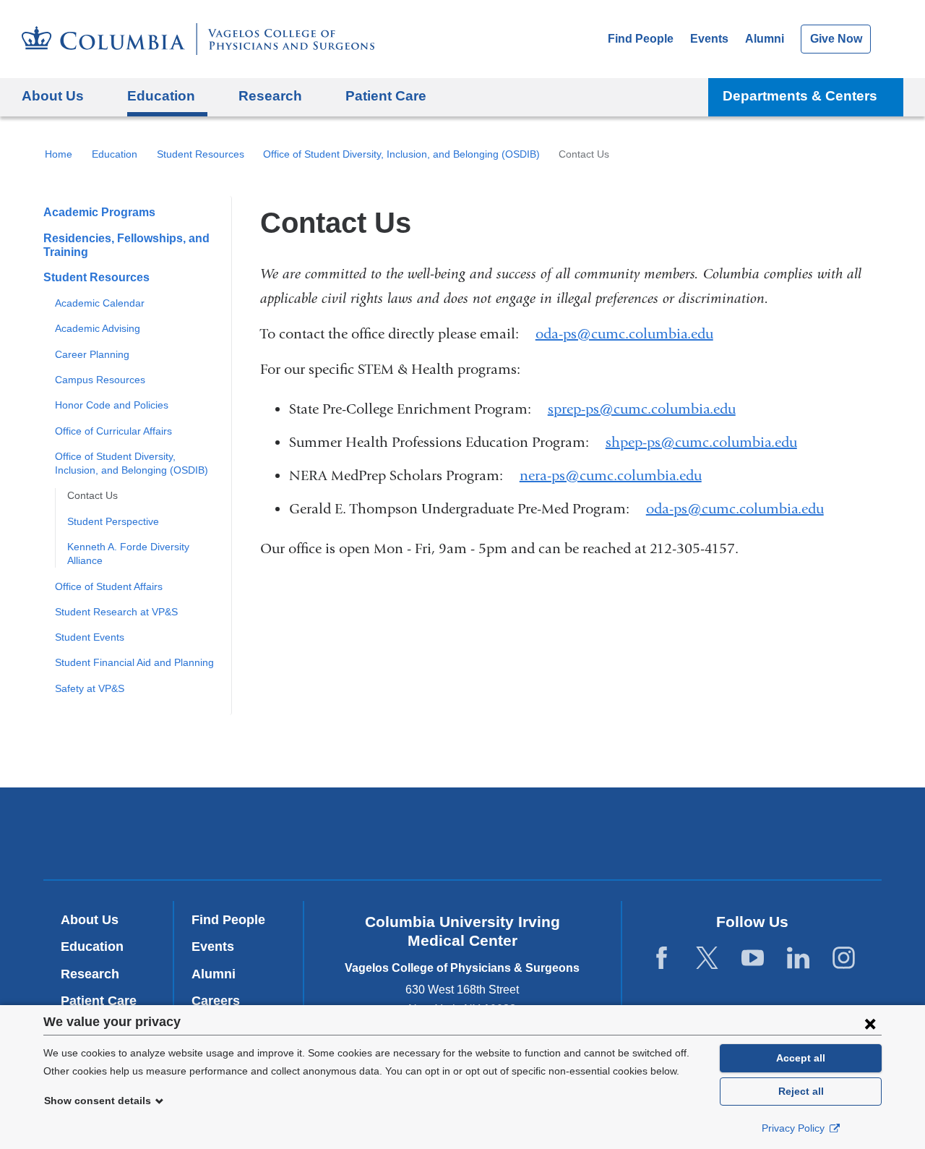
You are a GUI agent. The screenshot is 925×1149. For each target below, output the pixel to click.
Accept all (800, 1058)
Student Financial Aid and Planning (134, 662)
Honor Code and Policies (111, 405)
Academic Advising (97, 328)
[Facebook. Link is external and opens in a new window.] (662, 958)
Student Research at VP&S (116, 612)
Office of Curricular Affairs (113, 431)
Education (114, 154)
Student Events (89, 637)
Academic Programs (99, 212)
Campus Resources (100, 379)
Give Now (836, 39)
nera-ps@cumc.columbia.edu (611, 475)
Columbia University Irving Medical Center (266, 832)
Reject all (801, 1091)
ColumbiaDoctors (671, 832)
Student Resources (200, 154)
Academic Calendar (100, 303)
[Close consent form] (870, 1023)
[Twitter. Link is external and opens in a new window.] (707, 958)
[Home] (198, 39)
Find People (641, 39)
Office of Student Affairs (109, 586)
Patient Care (385, 95)
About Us (90, 920)
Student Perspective (113, 521)
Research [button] (270, 95)
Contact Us (92, 495)
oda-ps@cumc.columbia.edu (624, 334)
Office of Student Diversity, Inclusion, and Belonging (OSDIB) (401, 154)
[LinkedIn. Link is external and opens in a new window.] (798, 958)
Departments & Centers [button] (800, 95)
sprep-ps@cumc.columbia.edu (642, 409)
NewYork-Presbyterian (462, 836)
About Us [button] (53, 95)
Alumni (764, 39)
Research (90, 974)
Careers (216, 1001)
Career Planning (92, 354)
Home (58, 154)
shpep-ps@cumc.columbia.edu (701, 442)
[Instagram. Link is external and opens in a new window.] (844, 958)
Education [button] (161, 95)
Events (709, 39)
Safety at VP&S (89, 688)
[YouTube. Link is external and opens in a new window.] (753, 958)
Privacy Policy (794, 1128)
